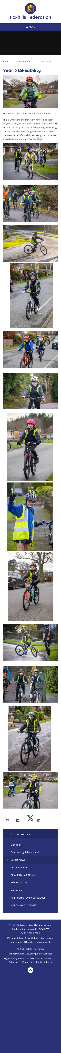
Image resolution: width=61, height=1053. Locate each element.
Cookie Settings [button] (44, 962)
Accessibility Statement (41, 958)
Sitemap (13, 962)
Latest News (45, 61)
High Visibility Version (14, 958)
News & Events (24, 61)
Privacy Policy (29, 962)
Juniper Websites (43, 953)
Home (6, 61)
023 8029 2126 (32, 932)
